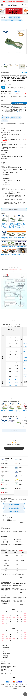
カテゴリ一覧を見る (14, 430)
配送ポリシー (11, 686)
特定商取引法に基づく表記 (20, 686)
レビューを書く (14, 448)
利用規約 (6, 686)
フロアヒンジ (4, 20)
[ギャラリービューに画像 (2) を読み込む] (11, 66)
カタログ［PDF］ (5, 117)
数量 (2, 100)
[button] (2, 5)
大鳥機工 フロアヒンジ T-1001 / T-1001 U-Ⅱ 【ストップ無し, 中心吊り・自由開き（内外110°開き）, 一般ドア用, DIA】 (4, 225)
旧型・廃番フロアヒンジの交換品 (15, 20)
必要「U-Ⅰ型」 (10, 87)
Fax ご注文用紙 (6, 651)
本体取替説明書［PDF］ (16, 117)
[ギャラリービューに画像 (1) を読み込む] (5, 66)
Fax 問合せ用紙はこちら (14, 504)
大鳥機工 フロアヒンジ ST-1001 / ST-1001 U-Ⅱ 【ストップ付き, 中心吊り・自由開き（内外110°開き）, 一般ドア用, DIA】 (21, 225)
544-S (16, 385)
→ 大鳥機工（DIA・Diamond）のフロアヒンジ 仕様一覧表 (13, 246)
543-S (16, 382)
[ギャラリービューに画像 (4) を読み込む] (22, 66)
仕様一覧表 (4, 120)
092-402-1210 (20, 111)
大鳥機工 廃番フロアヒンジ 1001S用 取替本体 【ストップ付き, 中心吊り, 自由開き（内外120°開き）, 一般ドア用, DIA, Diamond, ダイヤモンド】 (13, 225)
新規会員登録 (6, 655)
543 (10, 382)
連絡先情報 (15, 688)
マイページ (5, 657)
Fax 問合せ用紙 (6, 649)
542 (10, 379)
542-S (16, 379)
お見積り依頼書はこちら (14, 511)
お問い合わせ (6, 647)
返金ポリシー (15, 684)
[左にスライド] (11, 61)
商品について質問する (14, 209)
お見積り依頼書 (6, 653)
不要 (3, 87)
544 (10, 385)
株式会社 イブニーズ (5, 663)
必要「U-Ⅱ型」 (20, 87)
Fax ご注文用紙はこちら (14, 508)
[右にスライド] (16, 61)
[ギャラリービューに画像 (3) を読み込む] (17, 66)
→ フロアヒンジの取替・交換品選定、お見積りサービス (12, 254)
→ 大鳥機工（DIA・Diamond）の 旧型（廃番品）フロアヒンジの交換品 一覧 (14, 238)
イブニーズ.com (7, 684)
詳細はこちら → (23, 522)
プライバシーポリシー (23, 684)
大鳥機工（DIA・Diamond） (14, 17)
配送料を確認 (17, 91)
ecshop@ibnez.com (9, 670)
